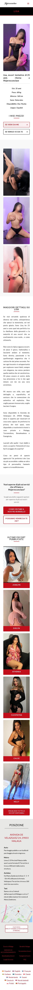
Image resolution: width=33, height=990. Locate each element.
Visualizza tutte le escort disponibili (16, 812)
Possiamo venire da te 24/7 (16, 519)
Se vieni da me (12, 125)
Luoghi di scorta (8, 959)
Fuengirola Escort (24, 956)
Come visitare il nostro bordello (16, 510)
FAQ (24, 959)
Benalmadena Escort (8, 956)
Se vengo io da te (14, 132)
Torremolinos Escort (25, 951)
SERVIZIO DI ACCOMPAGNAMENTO (8, 951)
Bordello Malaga (25, 946)
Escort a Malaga (8, 946)
